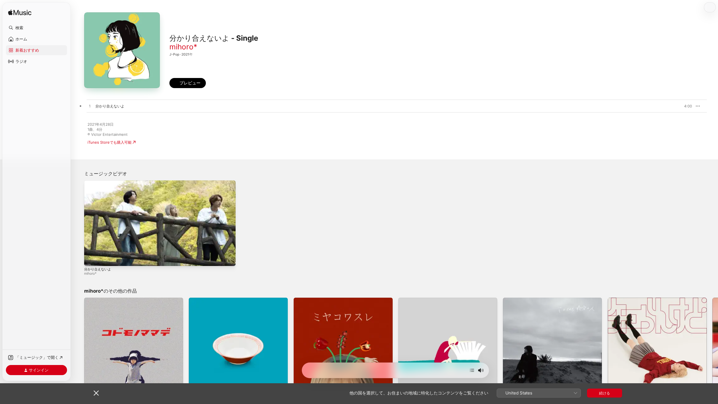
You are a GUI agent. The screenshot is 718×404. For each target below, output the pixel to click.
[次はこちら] (472, 370)
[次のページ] (712, 347)
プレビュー (685, 106)
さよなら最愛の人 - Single (525, 300)
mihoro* (183, 46)
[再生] (91, 259)
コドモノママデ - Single (104, 300)
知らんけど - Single (624, 300)
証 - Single (407, 300)
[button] (36, 28)
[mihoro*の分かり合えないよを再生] (89, 106)
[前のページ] (78, 347)
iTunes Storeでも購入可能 (110, 142)
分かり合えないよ (97, 269)
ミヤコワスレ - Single (312, 300)
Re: (191, 300)
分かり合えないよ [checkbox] (110, 106)
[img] (19, 13)
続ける (604, 393)
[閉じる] (96, 393)
